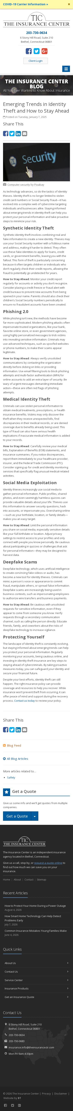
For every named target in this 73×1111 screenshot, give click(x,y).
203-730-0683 (17, 1041)
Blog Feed (14, 745)
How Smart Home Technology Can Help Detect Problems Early (33, 920)
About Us (10, 963)
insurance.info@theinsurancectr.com (31, 1047)
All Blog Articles (17, 759)
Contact (29, 879)
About (17, 879)
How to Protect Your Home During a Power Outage (35, 908)
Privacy (46, 1093)
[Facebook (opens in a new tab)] (29, 51)
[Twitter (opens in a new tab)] (37, 51)
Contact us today (24, 700)
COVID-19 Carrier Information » (25, 4)
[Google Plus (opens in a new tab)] (44, 51)
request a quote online (48, 863)
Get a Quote (17, 816)
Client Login (36, 61)
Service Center (14, 980)
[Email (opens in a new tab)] (24, 133)
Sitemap (41, 879)
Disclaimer (60, 1093)
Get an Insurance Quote (19, 997)
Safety (11, 777)
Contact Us (11, 971)
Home (6, 879)
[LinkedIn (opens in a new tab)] (18, 133)
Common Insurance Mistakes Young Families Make (36, 933)
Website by (12, 1098)
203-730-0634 (17, 1035)
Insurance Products (17, 988)
